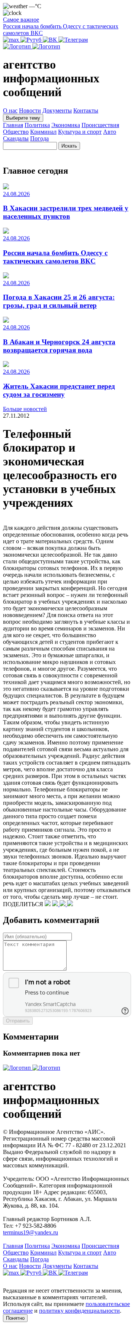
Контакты (85, 110)
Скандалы (16, 138)
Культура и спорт (80, 132)
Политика (37, 125)
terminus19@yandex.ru (30, 1232)
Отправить (18, 1021)
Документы (57, 110)
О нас (10, 110)
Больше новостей (25, 409)
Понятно (15, 1318)
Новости (30, 110)
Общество (16, 132)
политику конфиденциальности (79, 1310)
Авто (109, 132)
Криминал (43, 132)
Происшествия (100, 125)
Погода (39, 138)
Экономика (65, 125)
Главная (13, 125)
